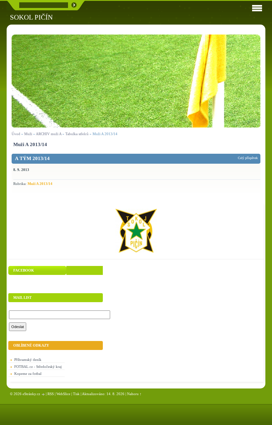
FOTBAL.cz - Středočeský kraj (38, 367)
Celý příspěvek (248, 158)
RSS (50, 394)
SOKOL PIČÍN (31, 17)
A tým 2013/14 (32, 158)
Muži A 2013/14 (40, 184)
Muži (28, 134)
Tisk (76, 394)
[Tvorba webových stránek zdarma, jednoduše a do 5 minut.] (43, 394)
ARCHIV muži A (48, 134)
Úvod (16, 134)
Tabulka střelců (77, 134)
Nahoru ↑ (134, 394)
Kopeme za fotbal (27, 374)
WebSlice (63, 394)
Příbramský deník (27, 360)
